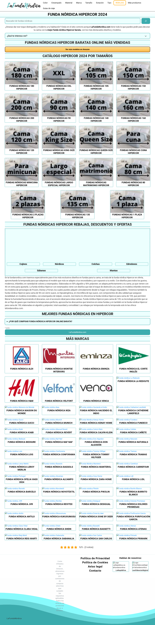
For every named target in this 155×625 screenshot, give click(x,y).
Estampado (57, 3)
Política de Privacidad (95, 558)
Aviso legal (95, 566)
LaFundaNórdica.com (77, 332)
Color (45, 3)
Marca (79, 3)
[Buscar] (145, 21)
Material (68, 3)
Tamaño (88, 3)
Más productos (134, 3)
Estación (100, 3)
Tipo (109, 3)
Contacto (95, 570)
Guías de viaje (49, 8)
